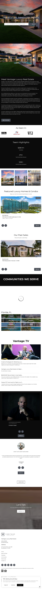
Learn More (21, 482)
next (5, 225)
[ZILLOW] (8, 565)
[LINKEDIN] (5, 565)
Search (33, 24)
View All (37, 225)
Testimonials (3, 558)
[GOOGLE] (14, 565)
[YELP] (11, 565)
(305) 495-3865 (4, 541)
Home (2, 551)
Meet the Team (4, 553)
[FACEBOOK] (2, 565)
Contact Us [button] (21, 511)
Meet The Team (6, 120)
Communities (4, 557)
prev (3, 225)
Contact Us (3, 560)
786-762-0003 (11, 427)
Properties (3, 555)
